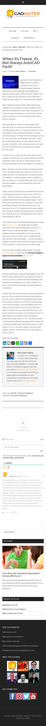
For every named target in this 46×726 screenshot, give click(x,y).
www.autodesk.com (9, 253)
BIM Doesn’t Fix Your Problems (14, 609)
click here (29, 256)
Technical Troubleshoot (25, 393)
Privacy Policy (36, 716)
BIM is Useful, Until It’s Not (12, 613)
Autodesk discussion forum (27, 370)
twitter (24, 381)
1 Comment (32, 71)
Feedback (27, 716)
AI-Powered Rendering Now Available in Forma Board (20, 646)
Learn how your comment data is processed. (23, 457)
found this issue (12, 225)
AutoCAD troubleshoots (19, 395)
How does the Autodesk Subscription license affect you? (21, 574)
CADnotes (23, 14)
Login (41, 439)
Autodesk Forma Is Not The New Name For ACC (18, 650)
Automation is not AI (9, 605)
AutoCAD (13, 393)
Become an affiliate (23, 718)
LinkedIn (32, 381)
